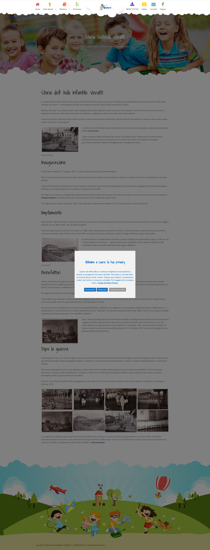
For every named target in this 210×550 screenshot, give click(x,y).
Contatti (153, 9)
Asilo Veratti (48, 9)
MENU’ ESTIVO (132, 9)
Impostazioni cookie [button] (117, 290)
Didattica (63, 9)
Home (37, 9)
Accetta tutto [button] (90, 290)
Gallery (144, 9)
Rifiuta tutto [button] (102, 290)
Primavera (77, 9)
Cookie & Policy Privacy (108, 283)
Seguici (163, 9)
